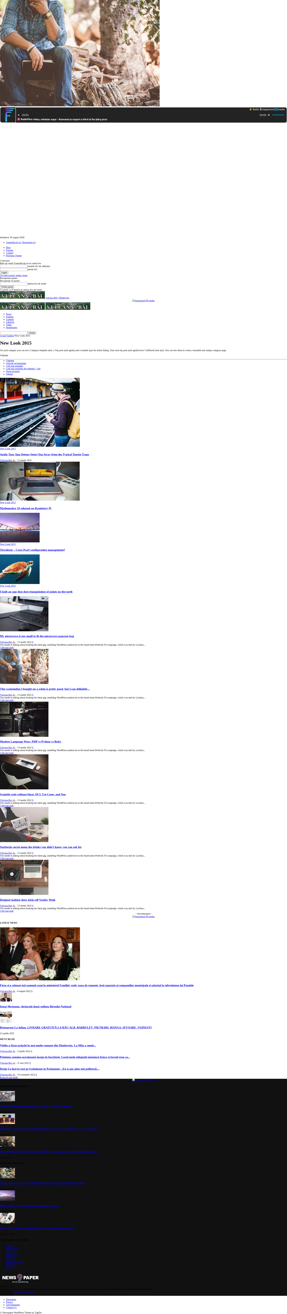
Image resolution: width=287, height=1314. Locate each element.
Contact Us (11, 1307)
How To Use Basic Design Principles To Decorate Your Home (37, 1228)
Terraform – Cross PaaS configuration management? (32, 549)
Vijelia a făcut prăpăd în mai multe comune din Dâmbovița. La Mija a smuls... (48, 1045)
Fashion (9, 316)
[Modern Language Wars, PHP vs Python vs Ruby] (24, 736)
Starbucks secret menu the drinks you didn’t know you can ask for (41, 847)
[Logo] (22, 309)
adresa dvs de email (37, 283)
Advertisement (13, 1305)
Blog (8, 247)
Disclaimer (11, 1299)
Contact (9, 253)
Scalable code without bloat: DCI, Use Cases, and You (33, 794)
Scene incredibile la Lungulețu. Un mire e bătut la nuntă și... (37, 1106)
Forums (9, 250)
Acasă (3, 335)
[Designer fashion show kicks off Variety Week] (24, 894)
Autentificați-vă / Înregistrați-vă (20, 242)
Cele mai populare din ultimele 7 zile (23, 368)
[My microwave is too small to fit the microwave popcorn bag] (24, 630)
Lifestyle (10, 322)
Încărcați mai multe (9, 1077)
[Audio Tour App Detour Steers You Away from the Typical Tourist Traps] (40, 446)
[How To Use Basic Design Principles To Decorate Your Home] (7, 1222)
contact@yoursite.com (24, 1291)
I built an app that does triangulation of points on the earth (36, 591)
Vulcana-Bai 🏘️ (7, 460)
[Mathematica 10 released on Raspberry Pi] (40, 500)
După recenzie (13, 371)
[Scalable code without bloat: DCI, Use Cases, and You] (24, 788)
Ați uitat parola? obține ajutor (14, 275)
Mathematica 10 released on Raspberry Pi (25, 508)
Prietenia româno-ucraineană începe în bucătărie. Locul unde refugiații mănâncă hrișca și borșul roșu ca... (65, 1057)
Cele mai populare (14, 366)
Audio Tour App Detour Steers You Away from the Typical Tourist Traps (44, 454)
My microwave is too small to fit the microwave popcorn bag (37, 636)
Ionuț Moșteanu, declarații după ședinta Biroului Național (35, 1006)
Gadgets (10, 319)
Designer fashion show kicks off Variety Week (27, 899)
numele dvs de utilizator (39, 266)
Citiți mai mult (6, 647)
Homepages (11, 327)
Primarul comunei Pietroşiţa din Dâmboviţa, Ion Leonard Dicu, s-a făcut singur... (50, 1129)
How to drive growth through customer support (29, 1205)
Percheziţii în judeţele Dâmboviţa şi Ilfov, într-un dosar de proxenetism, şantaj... (48, 1151)
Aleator (9, 374)
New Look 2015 (8, 448)
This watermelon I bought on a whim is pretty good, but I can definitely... (45, 688)
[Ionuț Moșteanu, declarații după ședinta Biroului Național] (6, 1000)
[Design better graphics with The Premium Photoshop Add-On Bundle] (7, 1177)
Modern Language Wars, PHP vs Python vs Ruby (30, 741)
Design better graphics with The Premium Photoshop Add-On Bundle (42, 1183)
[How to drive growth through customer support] (7, 1200)
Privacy (9, 1302)
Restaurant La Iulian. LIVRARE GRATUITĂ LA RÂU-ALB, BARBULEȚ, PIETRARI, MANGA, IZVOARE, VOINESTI (76, 1027)
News (9, 314)
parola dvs (32, 269)
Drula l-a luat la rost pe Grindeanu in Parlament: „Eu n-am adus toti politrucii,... (50, 1068)
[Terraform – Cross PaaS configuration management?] (20, 541)
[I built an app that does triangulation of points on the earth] (20, 583)
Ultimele (10, 360)
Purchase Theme (14, 255)
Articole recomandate (16, 363)
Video (9, 325)
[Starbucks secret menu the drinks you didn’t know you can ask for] (24, 841)
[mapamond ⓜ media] (143, 300)
